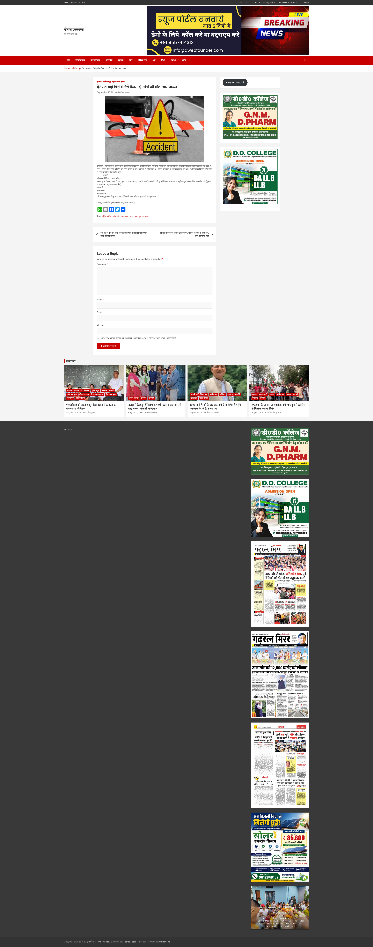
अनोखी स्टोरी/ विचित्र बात (199, 394)
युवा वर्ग (295, 394)
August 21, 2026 (197, 412)
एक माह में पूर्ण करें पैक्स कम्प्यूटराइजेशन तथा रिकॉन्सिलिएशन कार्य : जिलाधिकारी (124, 234)
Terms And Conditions (299, 2)
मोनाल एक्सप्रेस (74, 30)
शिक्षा (163, 60)
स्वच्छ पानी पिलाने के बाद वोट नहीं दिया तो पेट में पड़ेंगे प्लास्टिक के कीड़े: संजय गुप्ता (215, 406)
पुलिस (104, 216)
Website (101, 325)
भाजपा (289, 394)
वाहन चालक (129, 216)
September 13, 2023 (106, 92)
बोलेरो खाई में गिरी (113, 216)
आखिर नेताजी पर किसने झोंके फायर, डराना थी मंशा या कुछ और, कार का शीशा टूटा (184, 234)
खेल (130, 60)
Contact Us (255, 2)
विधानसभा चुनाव (111, 394)
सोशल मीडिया (80, 398)
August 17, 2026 (258, 412)
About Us (243, 2)
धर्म (154, 60)
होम (68, 60)
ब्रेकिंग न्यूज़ (80, 60)
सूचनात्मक (116, 81)
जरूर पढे (70, 361)
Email (100, 312)
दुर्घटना (99, 81)
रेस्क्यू (122, 216)
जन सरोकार (95, 60)
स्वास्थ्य (173, 60)
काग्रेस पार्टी (78, 391)
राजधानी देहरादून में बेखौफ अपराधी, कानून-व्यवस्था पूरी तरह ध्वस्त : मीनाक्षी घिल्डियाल (154, 406)
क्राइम (120, 60)
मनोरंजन (222, 394)
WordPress (164, 941)
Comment (102, 264)
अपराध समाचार (133, 398)
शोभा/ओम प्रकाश (123, 92)
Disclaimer (282, 2)
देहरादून (86, 391)
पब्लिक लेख (142, 60)
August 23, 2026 (73, 412)
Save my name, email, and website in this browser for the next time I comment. (138, 338)
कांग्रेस (69, 391)
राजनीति (109, 60)
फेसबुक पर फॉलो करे (235, 82)
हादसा (123, 81)
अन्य (184, 60)
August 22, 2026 (135, 412)
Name (100, 299)
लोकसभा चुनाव (84, 394)
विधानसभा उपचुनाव (97, 394)
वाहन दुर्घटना (139, 216)
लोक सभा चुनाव (72, 394)
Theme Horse (129, 941)
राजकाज (104, 391)
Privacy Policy (269, 2)
